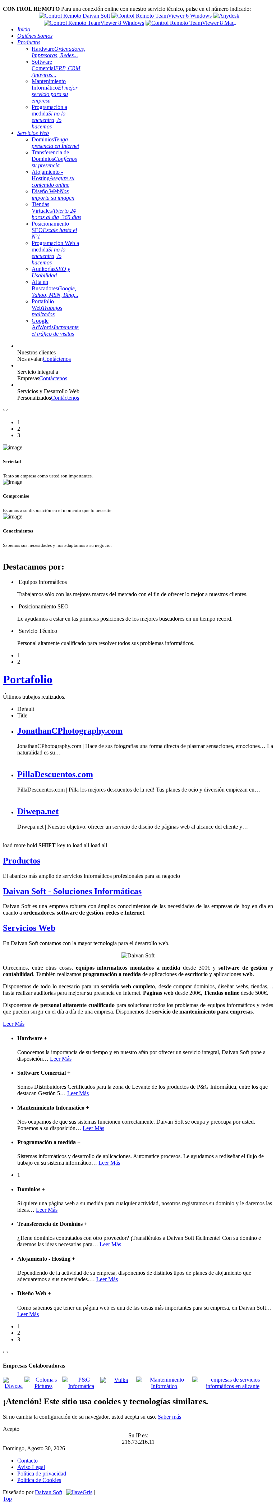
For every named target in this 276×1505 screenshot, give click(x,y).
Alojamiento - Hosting (53, 178)
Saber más (169, 1417)
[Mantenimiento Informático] (164, 1386)
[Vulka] (118, 1383)
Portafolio (27, 679)
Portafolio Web (47, 307)
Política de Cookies (39, 1480)
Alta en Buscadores (55, 288)
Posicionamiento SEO (54, 230)
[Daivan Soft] (79, 1492)
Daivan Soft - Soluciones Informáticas (72, 891)
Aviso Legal (31, 1467)
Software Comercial (57, 68)
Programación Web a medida (55, 253)
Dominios (55, 142)
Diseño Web (53, 194)
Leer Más (13, 1024)
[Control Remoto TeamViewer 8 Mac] (190, 22)
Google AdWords (55, 327)
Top (7, 1499)
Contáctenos (57, 359)
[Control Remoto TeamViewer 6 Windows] (161, 15)
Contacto (27, 1461)
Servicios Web (29, 928)
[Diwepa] (13, 1386)
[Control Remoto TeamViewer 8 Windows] (94, 22)
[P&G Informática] (81, 1386)
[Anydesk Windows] (226, 15)
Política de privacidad (41, 1473)
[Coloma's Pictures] (43, 1386)
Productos (21, 860)
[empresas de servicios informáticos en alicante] (232, 1386)
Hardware (58, 52)
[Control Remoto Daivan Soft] (74, 15)
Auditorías (51, 272)
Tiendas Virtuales (56, 210)
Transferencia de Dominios (54, 158)
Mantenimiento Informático (55, 91)
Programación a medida (49, 117)
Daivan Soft (48, 1492)
